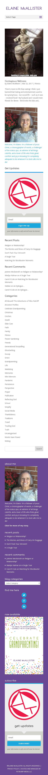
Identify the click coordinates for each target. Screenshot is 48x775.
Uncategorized (10, 433)
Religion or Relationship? (14, 245)
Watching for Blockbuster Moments (19, 260)
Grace (7, 358)
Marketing (9, 369)
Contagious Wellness (15, 81)
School (7, 403)
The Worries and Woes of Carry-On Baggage (22, 249)
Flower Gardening (12, 339)
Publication (9, 395)
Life (6, 365)
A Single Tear (10, 256)
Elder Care (9, 324)
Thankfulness (10, 414)
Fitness (37, 83)
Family (7, 331)
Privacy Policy (13, 769)
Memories (9, 373)
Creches (8, 316)
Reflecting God (10, 399)
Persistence (9, 384)
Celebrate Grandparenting (15, 308)
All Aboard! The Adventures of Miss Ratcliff (22, 301)
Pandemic (9, 380)
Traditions (9, 418)
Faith (7, 327)
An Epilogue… (19, 286)
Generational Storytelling (14, 346)
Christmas (9, 312)
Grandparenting (11, 361)
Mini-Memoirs (10, 376)
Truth (7, 430)
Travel (7, 422)
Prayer (7, 392)
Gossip (7, 354)
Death (7, 320)
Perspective (9, 388)
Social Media (10, 411)
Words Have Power (12, 437)
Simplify (8, 407)
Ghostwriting (10, 350)
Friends (8, 342)
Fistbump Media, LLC (24, 771)
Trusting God (10, 426)
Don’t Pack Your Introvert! (15, 253)
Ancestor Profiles (11, 305)
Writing (7, 441)
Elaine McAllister (13, 83)
